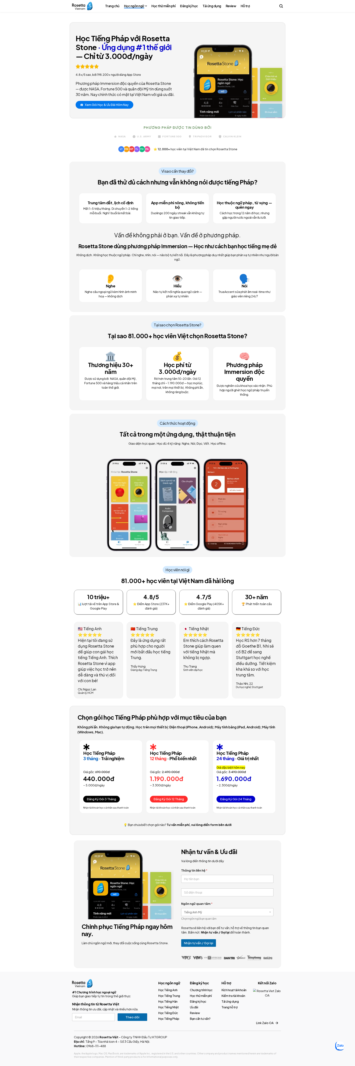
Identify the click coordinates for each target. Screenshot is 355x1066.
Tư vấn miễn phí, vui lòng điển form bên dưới (199, 825)
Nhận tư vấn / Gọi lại (198, 943)
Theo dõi (132, 1017)
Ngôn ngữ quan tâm (196, 903)
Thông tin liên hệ (194, 870)
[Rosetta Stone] (82, 6)
